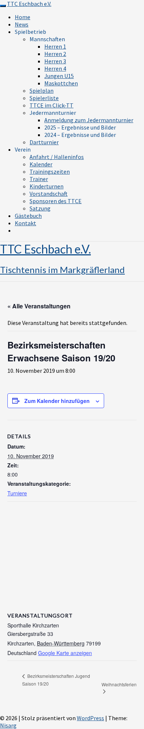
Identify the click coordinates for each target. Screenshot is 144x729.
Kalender (41, 164)
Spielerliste (44, 98)
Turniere (17, 493)
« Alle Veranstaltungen (39, 306)
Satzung (40, 208)
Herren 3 (55, 61)
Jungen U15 (59, 75)
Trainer (39, 179)
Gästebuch (28, 215)
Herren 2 (55, 53)
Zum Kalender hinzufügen (57, 400)
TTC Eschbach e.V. (29, 3)
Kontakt (25, 223)
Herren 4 (55, 68)
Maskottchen (61, 83)
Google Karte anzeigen (65, 653)
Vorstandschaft (49, 193)
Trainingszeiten (50, 171)
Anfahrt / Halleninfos (57, 156)
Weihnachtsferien (119, 684)
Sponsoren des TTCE (56, 201)
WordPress (90, 718)
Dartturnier (44, 142)
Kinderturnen (47, 186)
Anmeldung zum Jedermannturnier (88, 120)
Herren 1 (55, 46)
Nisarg (8, 725)
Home (22, 17)
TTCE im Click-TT (51, 105)
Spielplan (42, 90)
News (21, 24)
